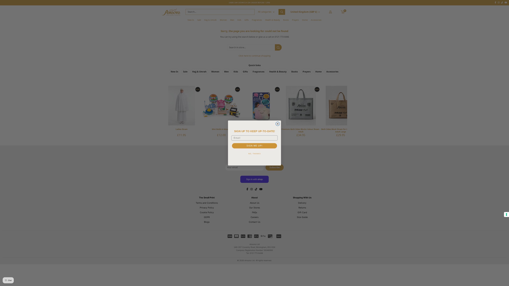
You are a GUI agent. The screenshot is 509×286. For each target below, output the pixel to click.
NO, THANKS (254, 154)
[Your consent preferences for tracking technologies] (506, 214)
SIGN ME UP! (254, 146)
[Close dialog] (278, 124)
